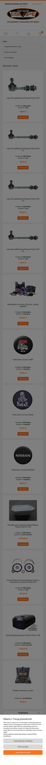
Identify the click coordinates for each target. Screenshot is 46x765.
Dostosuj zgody (23, 747)
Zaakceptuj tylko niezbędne (23, 741)
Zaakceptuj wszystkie (23, 752)
